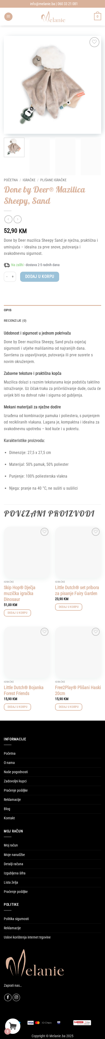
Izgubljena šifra (14, 873)
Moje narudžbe (14, 855)
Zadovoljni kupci (15, 781)
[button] (8, 17)
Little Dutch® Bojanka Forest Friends (24, 690)
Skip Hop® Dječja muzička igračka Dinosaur (19, 593)
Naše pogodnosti (16, 772)
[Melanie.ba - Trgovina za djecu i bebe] (53, 17)
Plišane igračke (53, 180)
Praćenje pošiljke (16, 790)
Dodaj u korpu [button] (17, 612)
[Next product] (8, 219)
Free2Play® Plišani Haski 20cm (78, 690)
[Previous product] (17, 219)
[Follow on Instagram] (16, 997)
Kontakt (9, 818)
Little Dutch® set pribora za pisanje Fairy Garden (77, 590)
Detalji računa (13, 864)
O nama (9, 763)
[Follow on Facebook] (8, 997)
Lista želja (11, 882)
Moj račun (11, 845)
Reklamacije (12, 800)
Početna (11, 180)
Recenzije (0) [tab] (15, 320)
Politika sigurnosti (16, 919)
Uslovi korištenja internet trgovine (27, 937)
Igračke (29, 180)
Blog (7, 809)
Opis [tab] (7, 310)
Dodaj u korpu (39, 276)
